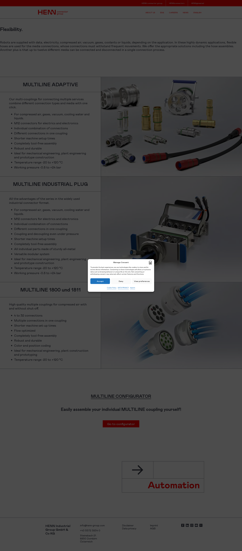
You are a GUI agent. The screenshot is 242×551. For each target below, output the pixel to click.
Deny (121, 281)
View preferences (142, 281)
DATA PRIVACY (123, 288)
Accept (100, 281)
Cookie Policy (111, 288)
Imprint (132, 288)
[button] (150, 262)
